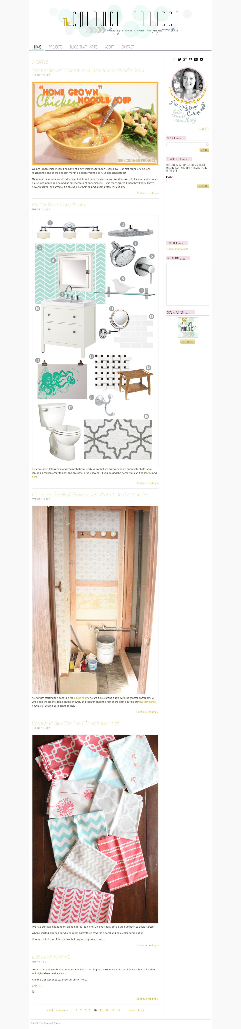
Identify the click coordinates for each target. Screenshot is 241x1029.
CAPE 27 (37, 986)
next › (132, 1010)
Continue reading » (147, 193)
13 (112, 1010)
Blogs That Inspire (84, 47)
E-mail (169, 177)
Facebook (174, 59)
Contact (128, 47)
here (149, 473)
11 (101, 1010)
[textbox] (187, 144)
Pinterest (190, 59)
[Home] (120, 32)
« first (49, 1010)
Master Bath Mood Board (58, 204)
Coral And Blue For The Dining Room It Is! (75, 723)
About (109, 47)
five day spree (147, 702)
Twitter (179, 59)
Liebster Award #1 (51, 957)
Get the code (188, 341)
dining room (81, 698)
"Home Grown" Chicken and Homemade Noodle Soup (88, 70)
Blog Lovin (201, 59)
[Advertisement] (186, 214)
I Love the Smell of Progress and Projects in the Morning (90, 494)
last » (141, 1010)
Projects (56, 47)
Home (37, 47)
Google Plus (185, 59)
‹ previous (62, 1010)
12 (107, 1010)
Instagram (196, 59)
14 (118, 1010)
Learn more (204, 129)
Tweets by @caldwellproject (177, 249)
